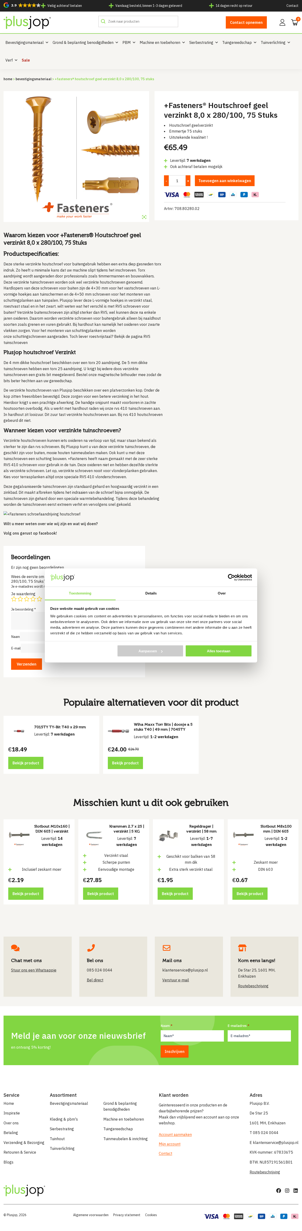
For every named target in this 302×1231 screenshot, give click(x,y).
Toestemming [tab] (80, 593)
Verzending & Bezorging (24, 1142)
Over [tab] (222, 593)
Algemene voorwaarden (91, 1215)
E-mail (16, 648)
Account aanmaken (175, 1134)
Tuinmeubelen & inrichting (125, 1138)
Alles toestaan (218, 651)
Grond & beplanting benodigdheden (83, 42)
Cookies (151, 1215)
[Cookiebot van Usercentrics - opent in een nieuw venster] (231, 577)
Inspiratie (12, 1113)
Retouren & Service (20, 1152)
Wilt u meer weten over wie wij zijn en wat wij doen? (51, 523)
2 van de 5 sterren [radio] (20, 599)
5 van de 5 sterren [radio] (39, 599)
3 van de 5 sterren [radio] (26, 599)
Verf (9, 60)
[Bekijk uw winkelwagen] (293, 22)
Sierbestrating (201, 42)
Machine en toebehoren (160, 42)
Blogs (8, 1162)
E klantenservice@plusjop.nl (274, 1142)
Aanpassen (147, 651)
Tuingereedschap (237, 42)
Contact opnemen (246, 22)
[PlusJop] (27, 22)
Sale (26, 60)
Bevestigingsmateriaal (24, 42)
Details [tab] (151, 593)
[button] (22, 5)
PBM (126, 42)
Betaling (11, 1132)
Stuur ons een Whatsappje (33, 970)
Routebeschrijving (265, 1172)
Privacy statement (126, 1215)
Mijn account (169, 1144)
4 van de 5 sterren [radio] (33, 599)
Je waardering (23, 593)
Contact (292, 6)
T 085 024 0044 (264, 1132)
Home (8, 79)
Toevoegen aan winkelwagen (224, 180)
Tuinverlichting (273, 42)
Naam (15, 636)
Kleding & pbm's (64, 1119)
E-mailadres (237, 1026)
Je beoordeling (23, 609)
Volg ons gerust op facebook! (30, 533)
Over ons (11, 1123)
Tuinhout (57, 1138)
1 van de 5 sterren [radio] (14, 599)
